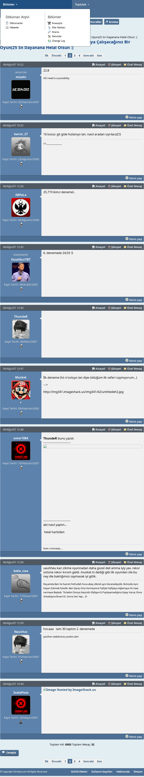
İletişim (138, 771)
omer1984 (21, 438)
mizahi (21, 77)
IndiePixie (21, 692)
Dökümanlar (16, 23)
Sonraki (88, 55)
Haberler (14, 27)
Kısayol (100, 64)
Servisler (57, 36)
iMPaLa (20, 195)
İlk (46, 55)
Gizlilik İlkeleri (79, 771)
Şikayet (116, 64)
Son (99, 55)
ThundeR (21, 316)
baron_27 (21, 134)
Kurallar (96, 22)
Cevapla (11, 752)
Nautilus (20, 632)
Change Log (58, 40)
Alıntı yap (135, 117)
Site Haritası (58, 27)
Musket (20, 377)
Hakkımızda (123, 771)
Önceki (56, 55)
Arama (55, 32)
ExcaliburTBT (21, 259)
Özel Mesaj (134, 64)
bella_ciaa (21, 571)
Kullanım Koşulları (102, 771)
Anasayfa (57, 23)
